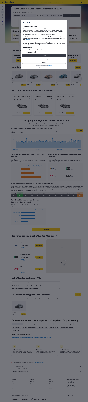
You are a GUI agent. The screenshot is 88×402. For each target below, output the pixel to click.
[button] (44, 55)
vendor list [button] (28, 39)
